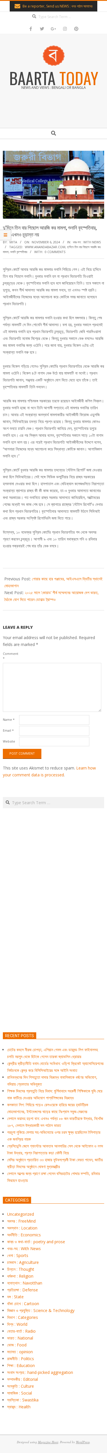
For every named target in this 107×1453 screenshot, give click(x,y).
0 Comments (55, 252)
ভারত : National (20, 1338)
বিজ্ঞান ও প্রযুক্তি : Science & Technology (40, 1310)
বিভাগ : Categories (22, 1317)
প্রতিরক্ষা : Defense (22, 1290)
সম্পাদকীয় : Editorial (22, 1379)
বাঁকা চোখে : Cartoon (23, 1303)
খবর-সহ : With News (87, 242)
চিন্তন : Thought (20, 1269)
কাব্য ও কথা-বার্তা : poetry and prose (36, 1241)
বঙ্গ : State (15, 1296)
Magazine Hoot (48, 1442)
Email (8, 730)
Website (9, 741)
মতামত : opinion (20, 1351)
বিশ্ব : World (17, 1324)
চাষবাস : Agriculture (23, 1262)
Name (9, 719)
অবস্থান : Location (22, 1228)
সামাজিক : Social (19, 1393)
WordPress (83, 1442)
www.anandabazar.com (45, 247)
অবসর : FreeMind (21, 1221)
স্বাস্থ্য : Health (19, 1406)
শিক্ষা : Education (21, 1365)
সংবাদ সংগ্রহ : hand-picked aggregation (40, 1372)
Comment (10, 655)
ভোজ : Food (17, 1345)
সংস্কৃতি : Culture (20, 1386)
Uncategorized (20, 1214)
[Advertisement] (53, 947)
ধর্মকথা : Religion (20, 1276)
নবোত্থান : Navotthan (24, 1283)
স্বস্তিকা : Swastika (23, 1400)
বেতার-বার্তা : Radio (21, 1331)
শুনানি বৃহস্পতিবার (18, 252)
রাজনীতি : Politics (20, 1358)
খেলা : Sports (17, 1255)
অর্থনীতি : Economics (24, 1234)
